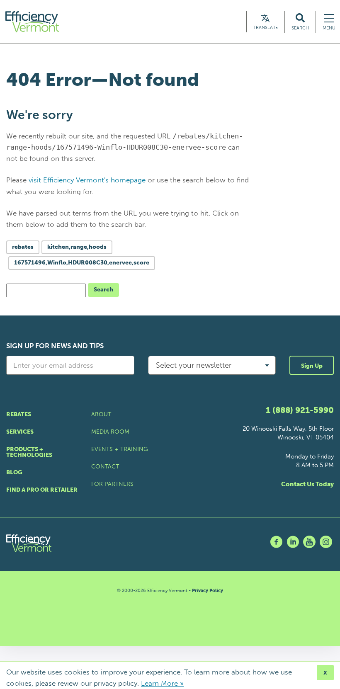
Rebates (18, 414)
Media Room (110, 431)
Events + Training (119, 449)
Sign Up (312, 365)
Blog (14, 472)
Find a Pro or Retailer (42, 489)
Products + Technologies (29, 452)
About (101, 414)
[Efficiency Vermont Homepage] (32, 21)
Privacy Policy (207, 590)
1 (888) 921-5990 (300, 410)
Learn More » (162, 683)
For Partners (112, 484)
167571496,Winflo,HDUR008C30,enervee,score (81, 262)
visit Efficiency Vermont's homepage (87, 180)
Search (103, 289)
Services (20, 431)
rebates (23, 246)
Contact (105, 466)
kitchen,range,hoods (77, 246)
